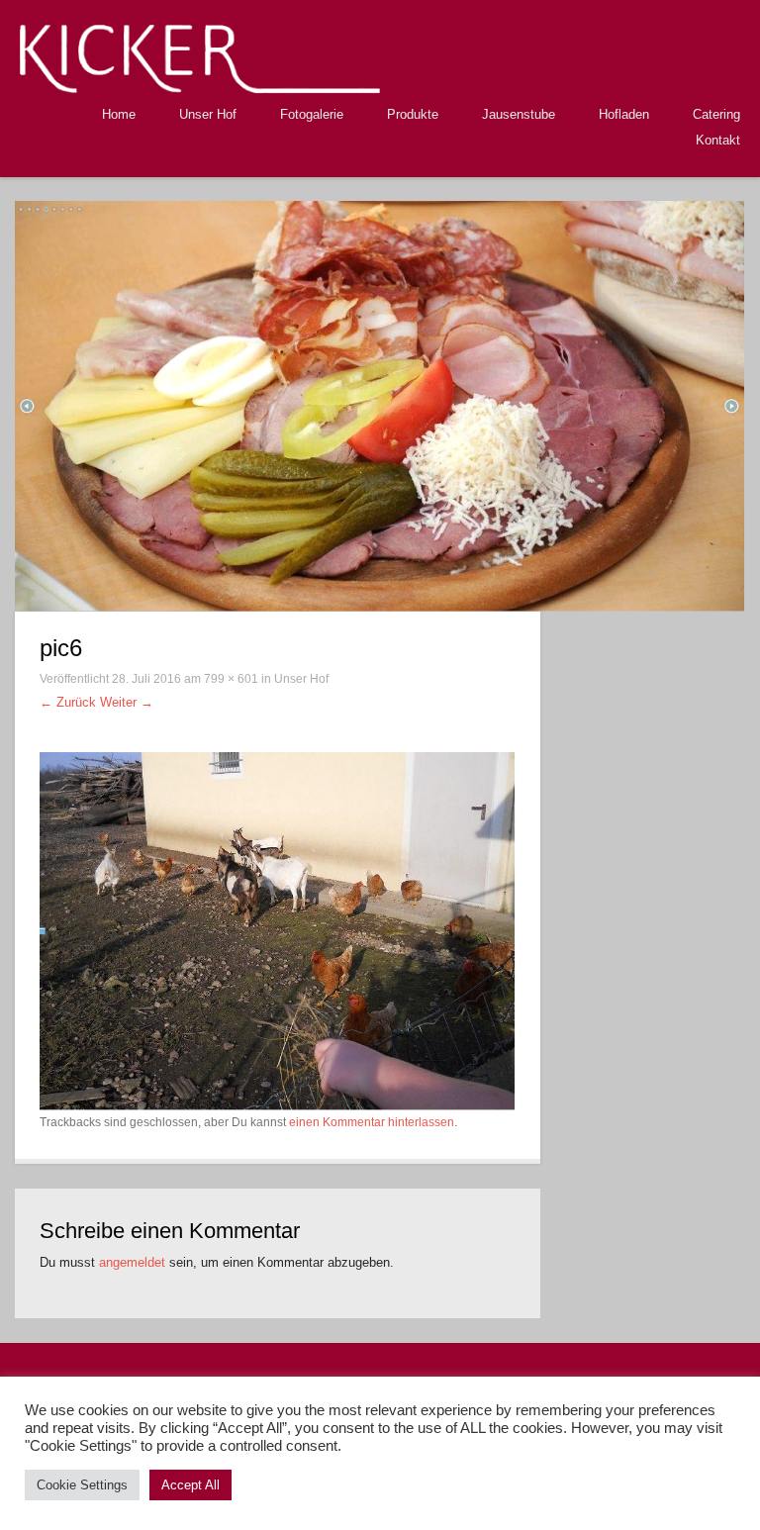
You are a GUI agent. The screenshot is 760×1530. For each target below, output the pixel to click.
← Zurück (68, 702)
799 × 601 (231, 679)
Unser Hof (208, 114)
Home (119, 114)
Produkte (412, 114)
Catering (716, 114)
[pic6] (278, 929)
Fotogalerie (311, 114)
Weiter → (126, 702)
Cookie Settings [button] (82, 1485)
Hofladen (624, 114)
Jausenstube (518, 114)
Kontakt (718, 140)
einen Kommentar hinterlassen (371, 1122)
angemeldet (132, 1262)
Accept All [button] (190, 1485)
